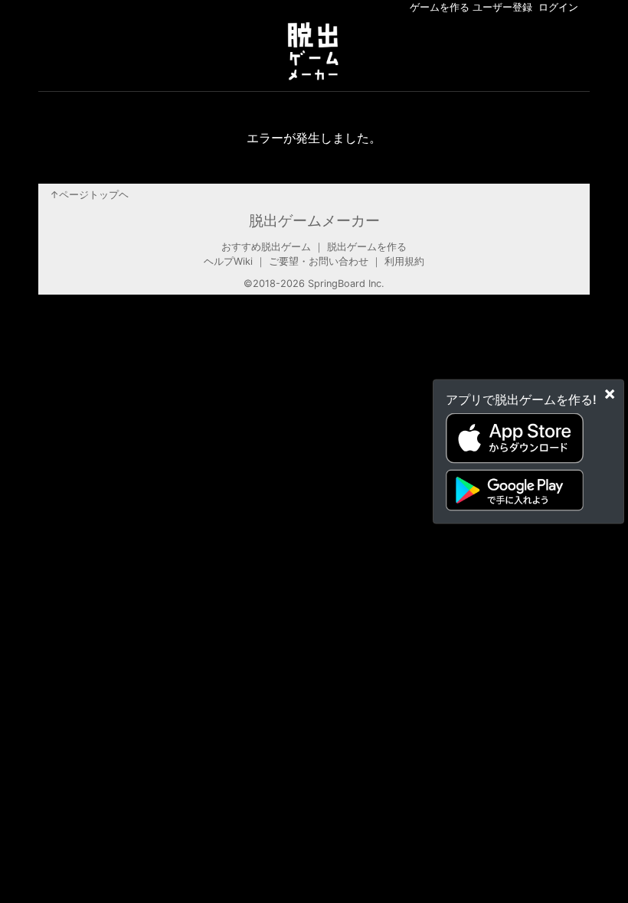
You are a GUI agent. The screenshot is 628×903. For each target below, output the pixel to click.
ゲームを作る (439, 7)
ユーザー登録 (502, 7)
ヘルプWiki (228, 261)
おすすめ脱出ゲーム (266, 247)
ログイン (558, 7)
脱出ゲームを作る (367, 247)
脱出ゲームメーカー (314, 220)
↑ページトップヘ (89, 194)
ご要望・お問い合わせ (318, 261)
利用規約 (404, 261)
